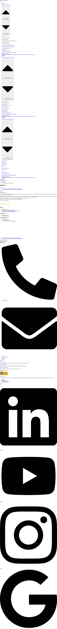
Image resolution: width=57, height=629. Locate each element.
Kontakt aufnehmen (4, 49)
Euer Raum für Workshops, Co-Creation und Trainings (9, 52)
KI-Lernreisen (2, 361)
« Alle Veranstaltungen (3, 181)
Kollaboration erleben (3, 367)
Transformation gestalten (5, 39)
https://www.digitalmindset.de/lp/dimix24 (9, 211)
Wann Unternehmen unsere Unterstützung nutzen (8, 46)
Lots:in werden (4, 165)
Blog (2, 166)
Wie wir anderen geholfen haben (6, 112)
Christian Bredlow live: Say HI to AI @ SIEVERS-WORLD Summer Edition (12, 189)
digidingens (8, 210)
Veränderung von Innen (5, 104)
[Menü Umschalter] (0, 1)
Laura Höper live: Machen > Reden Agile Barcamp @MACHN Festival (11, 188)
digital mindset (12, 210)
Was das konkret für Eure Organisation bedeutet (8, 45)
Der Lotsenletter (4, 169)
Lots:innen (3, 162)
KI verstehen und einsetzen (5, 42)
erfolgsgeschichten (16, 210)
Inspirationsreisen (2, 364)
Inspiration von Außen (5, 101)
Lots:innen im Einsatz (4, 163)
